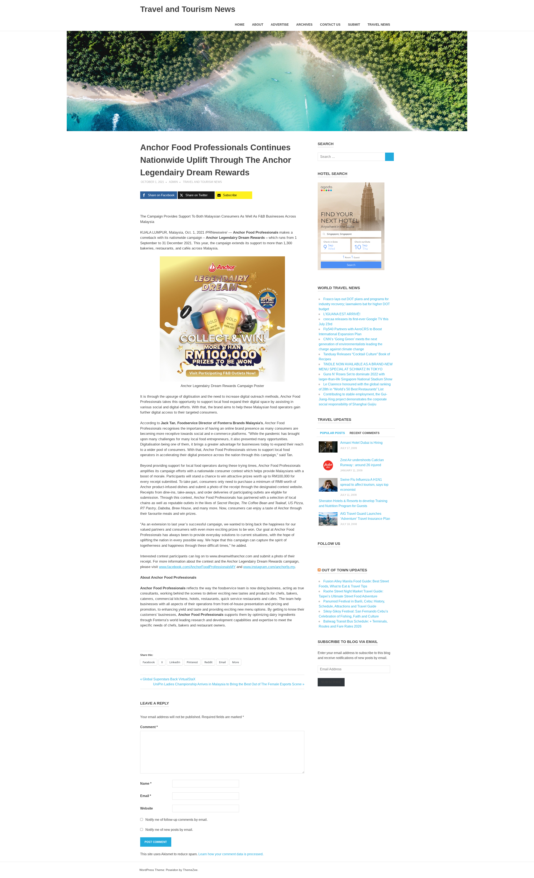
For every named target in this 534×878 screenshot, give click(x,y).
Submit (354, 24)
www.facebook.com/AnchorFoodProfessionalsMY (197, 567)
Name (145, 783)
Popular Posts (332, 433)
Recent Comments (364, 433)
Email (145, 796)
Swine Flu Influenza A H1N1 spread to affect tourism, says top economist (364, 484)
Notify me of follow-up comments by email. (176, 819)
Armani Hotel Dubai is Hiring (361, 442)
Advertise (280, 24)
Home (239, 24)
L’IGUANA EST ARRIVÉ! (341, 314)
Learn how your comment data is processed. (230, 854)
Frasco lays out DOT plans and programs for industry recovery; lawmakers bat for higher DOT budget (354, 304)
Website (146, 808)
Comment (149, 727)
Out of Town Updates (344, 570)
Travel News (379, 24)
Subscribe (331, 682)
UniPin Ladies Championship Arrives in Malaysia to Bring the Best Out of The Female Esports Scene (227, 684)
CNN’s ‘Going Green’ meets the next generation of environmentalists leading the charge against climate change (350, 344)
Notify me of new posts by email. (169, 829)
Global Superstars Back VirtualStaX (168, 679)
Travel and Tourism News (187, 9)
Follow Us (329, 543)
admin (173, 181)
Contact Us (330, 24)
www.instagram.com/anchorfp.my (269, 567)
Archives (304, 24)
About (257, 24)
